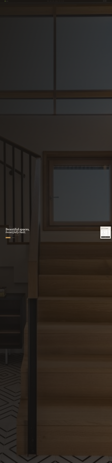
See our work (8, 237)
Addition (103, 232)
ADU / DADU (108, 232)
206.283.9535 (13, 237)
